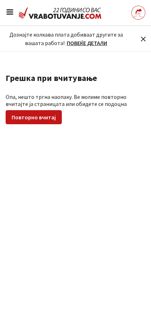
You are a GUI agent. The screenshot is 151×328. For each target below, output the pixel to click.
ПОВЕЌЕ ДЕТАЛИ (87, 42)
